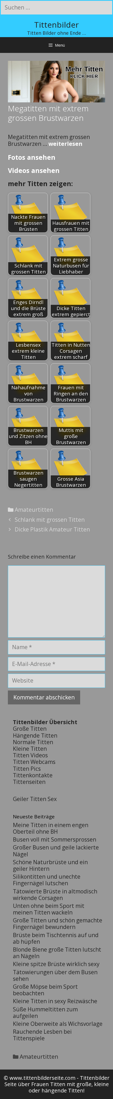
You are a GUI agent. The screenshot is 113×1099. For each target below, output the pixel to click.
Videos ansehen (34, 170)
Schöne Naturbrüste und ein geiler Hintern (50, 865)
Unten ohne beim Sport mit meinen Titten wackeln (48, 909)
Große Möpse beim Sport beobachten (45, 990)
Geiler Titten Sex (35, 799)
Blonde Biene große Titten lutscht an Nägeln (57, 953)
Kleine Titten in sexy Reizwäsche (55, 1001)
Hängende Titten (35, 735)
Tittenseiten (29, 781)
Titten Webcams (34, 761)
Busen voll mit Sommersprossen (54, 839)
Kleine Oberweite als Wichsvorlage (57, 1023)
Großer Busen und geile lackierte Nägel (56, 851)
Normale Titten (33, 742)
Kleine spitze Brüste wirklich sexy (56, 964)
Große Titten (30, 728)
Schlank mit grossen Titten (50, 519)
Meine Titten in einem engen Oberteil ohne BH (50, 828)
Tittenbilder (56, 24)
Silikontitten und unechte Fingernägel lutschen (46, 880)
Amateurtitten (34, 509)
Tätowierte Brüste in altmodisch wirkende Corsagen (55, 895)
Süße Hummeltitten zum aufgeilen (45, 1013)
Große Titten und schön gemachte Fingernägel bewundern (57, 924)
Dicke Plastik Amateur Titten (52, 529)
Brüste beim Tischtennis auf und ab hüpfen (56, 938)
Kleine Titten (30, 748)
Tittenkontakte (33, 775)
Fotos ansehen (31, 157)
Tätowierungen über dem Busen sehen (55, 975)
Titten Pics (27, 768)
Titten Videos (30, 755)
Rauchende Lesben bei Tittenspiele (42, 1035)
